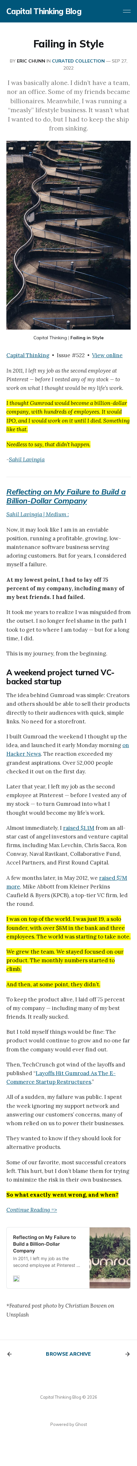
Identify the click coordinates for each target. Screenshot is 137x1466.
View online (107, 355)
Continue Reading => (31, 1209)
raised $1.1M (78, 827)
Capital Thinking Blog (43, 11)
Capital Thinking (50, 338)
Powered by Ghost (68, 1424)
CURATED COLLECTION (78, 61)
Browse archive (68, 1354)
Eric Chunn (31, 61)
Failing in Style (87, 338)
